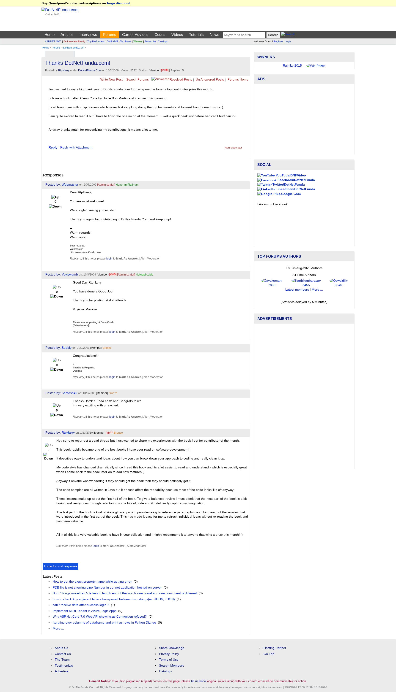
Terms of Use (169, 659)
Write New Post (111, 79)
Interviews (88, 34)
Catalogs (163, 41)
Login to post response (60, 566)
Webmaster (70, 184)
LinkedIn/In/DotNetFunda (295, 189)
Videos (177, 34)
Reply (53, 147)
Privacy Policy (169, 654)
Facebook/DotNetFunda (296, 180)
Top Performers (96, 41)
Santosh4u (69, 393)
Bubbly (67, 347)
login (109, 258)
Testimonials (64, 665)
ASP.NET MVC (53, 41)
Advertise (61, 671)
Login (288, 41)
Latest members (297, 289)
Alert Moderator (233, 147)
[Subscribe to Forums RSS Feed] (246, 53)
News (214, 34)
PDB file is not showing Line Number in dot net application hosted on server (107, 587)
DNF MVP (112, 41)
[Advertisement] (304, 119)
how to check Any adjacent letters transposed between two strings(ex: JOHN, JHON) (114, 599)
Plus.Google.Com (286, 194)
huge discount (118, 3)
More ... (58, 628)
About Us (61, 648)
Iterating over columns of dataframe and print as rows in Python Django (104, 622)
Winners (138, 41)
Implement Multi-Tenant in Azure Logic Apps (84, 611)
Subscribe (150, 41)
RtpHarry (63, 70)
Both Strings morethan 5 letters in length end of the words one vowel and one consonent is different (125, 593)
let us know (198, 681)
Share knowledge (171, 648)
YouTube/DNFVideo (290, 175)
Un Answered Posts (209, 79)
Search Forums (137, 79)
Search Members (171, 665)
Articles (67, 34)
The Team (62, 659)
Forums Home (237, 79)
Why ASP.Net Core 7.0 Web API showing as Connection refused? (100, 616)
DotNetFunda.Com (73, 47)
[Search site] (288, 35)
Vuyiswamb (70, 274)
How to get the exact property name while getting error (92, 581)
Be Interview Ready (74, 41)
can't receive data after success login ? (81, 605)
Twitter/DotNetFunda (288, 184)
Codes (159, 34)
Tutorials (196, 34)
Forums (109, 34)
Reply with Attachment (76, 147)
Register (278, 41)
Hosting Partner (275, 648)
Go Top (269, 654)
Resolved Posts (181, 79)
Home (49, 34)
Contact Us (63, 654)
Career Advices (135, 34)
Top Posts (125, 41)
